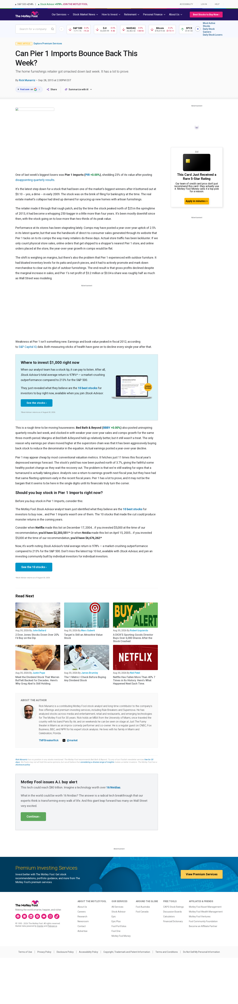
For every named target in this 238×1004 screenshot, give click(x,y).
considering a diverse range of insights (97, 762)
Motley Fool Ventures (199, 916)
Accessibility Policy (88, 952)
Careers (82, 911)
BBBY (106, 427)
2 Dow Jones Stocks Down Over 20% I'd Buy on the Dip (37, 636)
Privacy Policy (44, 952)
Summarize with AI (78, 89)
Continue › (33, 816)
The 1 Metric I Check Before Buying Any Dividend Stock (85, 679)
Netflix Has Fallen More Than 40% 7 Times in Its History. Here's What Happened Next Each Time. (134, 680)
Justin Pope (38, 673)
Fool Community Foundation (203, 921)
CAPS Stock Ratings (173, 907)
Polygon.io (52, 926)
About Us (82, 907)
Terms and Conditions (166, 952)
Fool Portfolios (119, 926)
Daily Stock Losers (212, 34)
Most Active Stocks (209, 24)
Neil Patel (135, 673)
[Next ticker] (197, 29)
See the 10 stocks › (33, 567)
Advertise (82, 931)
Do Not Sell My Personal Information (201, 952)
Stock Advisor (119, 911)
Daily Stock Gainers (209, 30)
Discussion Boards (172, 911)
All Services (117, 907)
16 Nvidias (113, 787)
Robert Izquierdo (139, 630)
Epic (114, 916)
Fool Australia (143, 907)
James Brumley (89, 673)
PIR (87, 174)
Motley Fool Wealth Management (206, 911)
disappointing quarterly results (34, 180)
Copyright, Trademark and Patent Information (126, 952)
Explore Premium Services (48, 43)
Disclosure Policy (65, 952)
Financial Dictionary (173, 921)
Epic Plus (116, 921)
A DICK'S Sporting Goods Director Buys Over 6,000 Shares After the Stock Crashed (133, 638)
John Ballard (39, 630)
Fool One (116, 931)
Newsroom (83, 921)
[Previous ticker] (61, 29)
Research (82, 916)
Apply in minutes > (197, 201)
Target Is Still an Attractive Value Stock (83, 636)
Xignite (40, 926)
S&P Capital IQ (28, 346)
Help (217, 4)
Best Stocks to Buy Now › (206, 14)
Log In (204, 4)
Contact (82, 926)
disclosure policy (22, 765)
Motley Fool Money (121, 936)
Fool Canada (142, 911)
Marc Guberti (88, 630)
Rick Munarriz (27, 80)
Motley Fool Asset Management (205, 907)
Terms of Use (25, 952)
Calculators (169, 916)
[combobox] (36, 29)
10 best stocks (87, 388)
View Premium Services (201, 874)
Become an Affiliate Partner (203, 926)
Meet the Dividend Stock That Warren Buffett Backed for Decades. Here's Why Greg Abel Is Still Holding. (37, 680)
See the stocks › (37, 402)
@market (72, 740)
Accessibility (186, 4)
